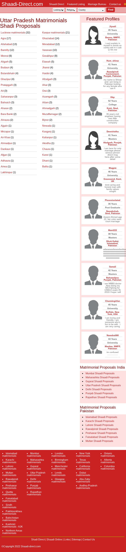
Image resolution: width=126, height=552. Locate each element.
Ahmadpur (7, 143)
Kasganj (47, 131)
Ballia (45, 166)
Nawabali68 (113, 335)
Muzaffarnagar (50, 114)
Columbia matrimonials (108, 467)
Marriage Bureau (97, 4)
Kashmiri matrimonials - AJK (12, 525)
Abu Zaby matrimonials (83, 480)
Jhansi (46, 67)
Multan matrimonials (9, 473)
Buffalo (110, 312)
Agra (4, 38)
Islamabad (112, 243)
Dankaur (6, 149)
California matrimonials (83, 467)
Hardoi (46, 73)
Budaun (5, 67)
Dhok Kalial (112, 241)
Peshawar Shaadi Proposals (101, 433)
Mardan (109, 346)
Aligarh (5, 61)
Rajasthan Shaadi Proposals (101, 397)
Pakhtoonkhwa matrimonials (12, 512)
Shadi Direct (38, 539)
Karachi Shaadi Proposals (100, 421)
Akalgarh (108, 142)
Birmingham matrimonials (59, 461)
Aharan (5, 108)
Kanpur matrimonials (53, 32)
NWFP (116, 37)
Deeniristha (113, 131)
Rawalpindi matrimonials (10, 480)
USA (115, 314)
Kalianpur (47, 137)
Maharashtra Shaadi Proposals (102, 377)
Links (67, 539)
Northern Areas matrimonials (12, 531)
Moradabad (48, 44)
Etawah (46, 61)
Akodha (46, 143)
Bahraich (6, 102)
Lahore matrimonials (9, 467)
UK (112, 181)
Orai (44, 90)
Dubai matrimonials (83, 473)
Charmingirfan (112, 301)
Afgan (4, 155)
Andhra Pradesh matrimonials (86, 486)
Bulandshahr (8, 73)
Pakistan (112, 39)
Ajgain (4, 125)
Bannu (108, 37)
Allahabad (7, 44)
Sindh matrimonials (9, 506)
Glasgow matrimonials (58, 480)
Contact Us (89, 539)
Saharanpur (7, 96)
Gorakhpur (48, 56)
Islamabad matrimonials (9, 454)
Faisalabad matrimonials (10, 499)
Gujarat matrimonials (34, 467)
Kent (118, 179)
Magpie (112, 168)
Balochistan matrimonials (10, 519)
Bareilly (5, 50)
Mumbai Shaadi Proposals (100, 373)
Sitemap (76, 539)
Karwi (45, 155)
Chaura (46, 149)
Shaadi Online (54, 539)
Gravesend (109, 179)
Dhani (45, 160)
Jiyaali (112, 26)
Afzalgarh (47, 79)
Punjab (107, 76)
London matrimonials (58, 454)
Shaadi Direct (56, 4)
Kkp (112, 97)
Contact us (115, 4)
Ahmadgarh (49, 108)
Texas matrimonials (83, 461)
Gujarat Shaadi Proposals (100, 381)
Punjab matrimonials (34, 486)
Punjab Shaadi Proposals (100, 393)
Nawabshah (112, 211)
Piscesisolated (112, 200)
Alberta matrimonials (108, 461)
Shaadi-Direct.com (22, 4)
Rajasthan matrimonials (34, 493)
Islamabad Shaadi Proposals (101, 417)
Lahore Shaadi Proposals (99, 425)
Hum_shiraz (112, 60)
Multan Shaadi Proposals (99, 441)
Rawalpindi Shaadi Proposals (102, 429)
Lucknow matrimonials (13, 32)
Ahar (45, 85)
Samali (112, 266)
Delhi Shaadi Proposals (99, 389)
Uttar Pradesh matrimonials (36, 473)
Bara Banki (7, 114)
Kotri (109, 108)
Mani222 (112, 230)
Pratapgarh (7, 85)
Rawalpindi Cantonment (112, 72)
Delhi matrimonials (34, 480)
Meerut (5, 56)
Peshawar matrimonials (9, 486)
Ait (2, 90)
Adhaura (6, 160)
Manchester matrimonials (59, 467)
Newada (47, 125)
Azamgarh (48, 96)
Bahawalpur (112, 277)
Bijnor (45, 120)
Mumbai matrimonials (34, 454)
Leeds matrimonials (58, 473)
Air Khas (6, 137)
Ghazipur (6, 79)
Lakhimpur (7, 172)
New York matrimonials (83, 454)
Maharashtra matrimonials (35, 461)
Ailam (45, 102)
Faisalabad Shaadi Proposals (102, 437)
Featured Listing (76, 4)
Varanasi (47, 50)
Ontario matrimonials (108, 454)
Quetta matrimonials (9, 493)
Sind (115, 108)
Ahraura (5, 120)
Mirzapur (6, 131)
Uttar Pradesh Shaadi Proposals (103, 385)
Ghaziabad (48, 38)
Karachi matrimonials (9, 461)
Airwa (4, 166)
